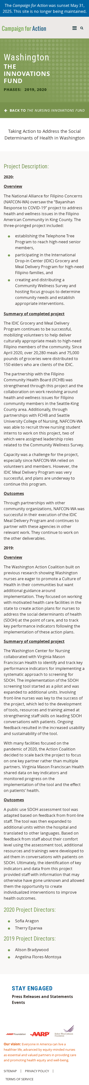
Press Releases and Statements (42, 996)
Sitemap (10, 1071)
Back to (46, 110)
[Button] (74, 27)
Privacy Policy (37, 1071)
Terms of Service (19, 1079)
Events (18, 1002)
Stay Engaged (32, 988)
